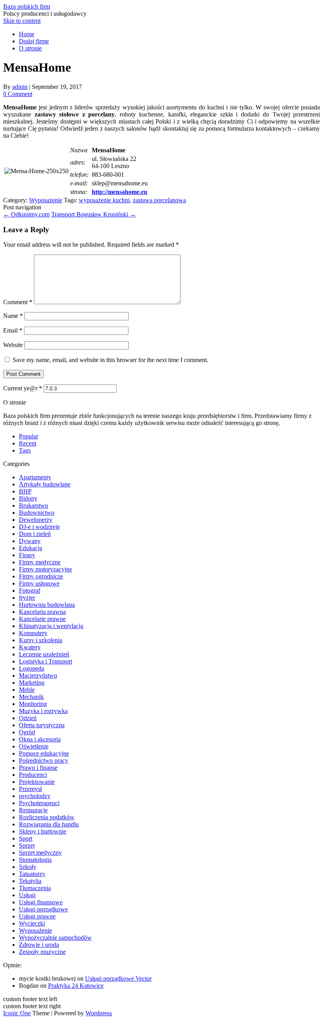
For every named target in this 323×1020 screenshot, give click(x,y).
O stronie (30, 48)
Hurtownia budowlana (47, 604)
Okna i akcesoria (40, 739)
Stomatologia (35, 859)
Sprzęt (27, 845)
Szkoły (27, 866)
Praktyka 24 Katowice (76, 985)
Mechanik (31, 696)
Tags (25, 450)
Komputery (33, 633)
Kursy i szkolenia (40, 640)
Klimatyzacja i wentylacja (51, 626)
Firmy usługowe (39, 583)
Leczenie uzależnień (44, 654)
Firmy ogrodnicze (41, 576)
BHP (25, 491)
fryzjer (27, 597)
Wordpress (98, 1013)
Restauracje (33, 810)
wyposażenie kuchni (104, 200)
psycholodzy (34, 796)
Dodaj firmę (34, 41)
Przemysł (30, 788)
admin (20, 86)
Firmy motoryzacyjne (45, 569)
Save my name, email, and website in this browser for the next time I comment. (110, 360)
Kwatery (30, 647)
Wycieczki (32, 923)
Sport (25, 838)
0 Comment (17, 94)
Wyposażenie (45, 200)
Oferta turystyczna (42, 725)
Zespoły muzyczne (42, 951)
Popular (28, 436)
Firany (27, 555)
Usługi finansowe (41, 902)
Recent (27, 443)
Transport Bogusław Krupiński (93, 214)
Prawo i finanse (38, 767)
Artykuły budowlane (45, 484)
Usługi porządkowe (43, 909)
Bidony (28, 498)
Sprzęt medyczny (40, 852)
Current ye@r (22, 388)
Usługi (27, 895)
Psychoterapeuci (39, 803)
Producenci (33, 774)
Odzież (28, 718)
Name (13, 315)
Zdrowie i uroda (39, 944)
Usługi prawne (37, 916)
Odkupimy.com (26, 214)
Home (26, 34)
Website (13, 345)
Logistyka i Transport (45, 661)
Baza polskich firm (26, 6)
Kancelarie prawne (42, 618)
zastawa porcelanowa (159, 200)
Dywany (30, 541)
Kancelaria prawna (42, 611)
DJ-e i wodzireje (39, 526)
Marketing (32, 682)
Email (12, 330)
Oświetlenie (33, 746)
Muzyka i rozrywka (43, 711)
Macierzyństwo (38, 675)
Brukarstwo (33, 505)
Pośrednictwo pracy (43, 760)
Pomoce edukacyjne (44, 753)
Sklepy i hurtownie (42, 831)
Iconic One (17, 1013)
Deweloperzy (35, 519)
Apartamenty (35, 477)
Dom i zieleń (35, 533)
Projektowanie (37, 781)
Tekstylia (30, 881)
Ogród (27, 732)
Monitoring (33, 703)
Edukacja (30, 548)
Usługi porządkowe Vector (118, 978)
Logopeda (31, 668)
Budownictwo (36, 512)
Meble (27, 689)
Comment (17, 302)
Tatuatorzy (32, 873)
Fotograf (29, 590)
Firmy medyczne (40, 562)
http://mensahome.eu (119, 191)
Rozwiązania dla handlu (49, 824)
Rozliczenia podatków (46, 817)
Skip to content (22, 20)
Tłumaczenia (35, 888)
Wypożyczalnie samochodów (55, 937)
